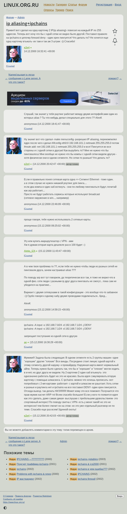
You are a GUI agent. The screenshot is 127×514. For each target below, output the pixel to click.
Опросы (49, 10)
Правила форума (23, 496)
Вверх (120, 496)
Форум (82, 4)
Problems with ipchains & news (34, 474)
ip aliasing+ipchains (26, 23)
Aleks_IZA (29, 251)
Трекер (59, 10)
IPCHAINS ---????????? (30, 459)
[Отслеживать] (114, 40)
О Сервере (8, 496)
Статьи (72, 4)
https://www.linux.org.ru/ (14, 502)
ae (25, 342)
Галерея (61, 4)
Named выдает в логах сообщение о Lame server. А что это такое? (25, 78)
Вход (118, 4)
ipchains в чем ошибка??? (92, 469)
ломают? (113, 78)
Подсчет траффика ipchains (32, 464)
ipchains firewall (87, 479)
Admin (21, 17)
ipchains (21, 469)
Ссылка (10, 66)
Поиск (69, 10)
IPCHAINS (84, 474)
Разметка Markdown (42, 496)
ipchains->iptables (88, 459)
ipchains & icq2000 (88, 464)
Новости (49, 4)
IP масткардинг (25, 479)
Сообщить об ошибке (13, 499)
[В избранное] (114, 31)
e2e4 (27, 47)
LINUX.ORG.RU (21, 5)
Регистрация (104, 4)
